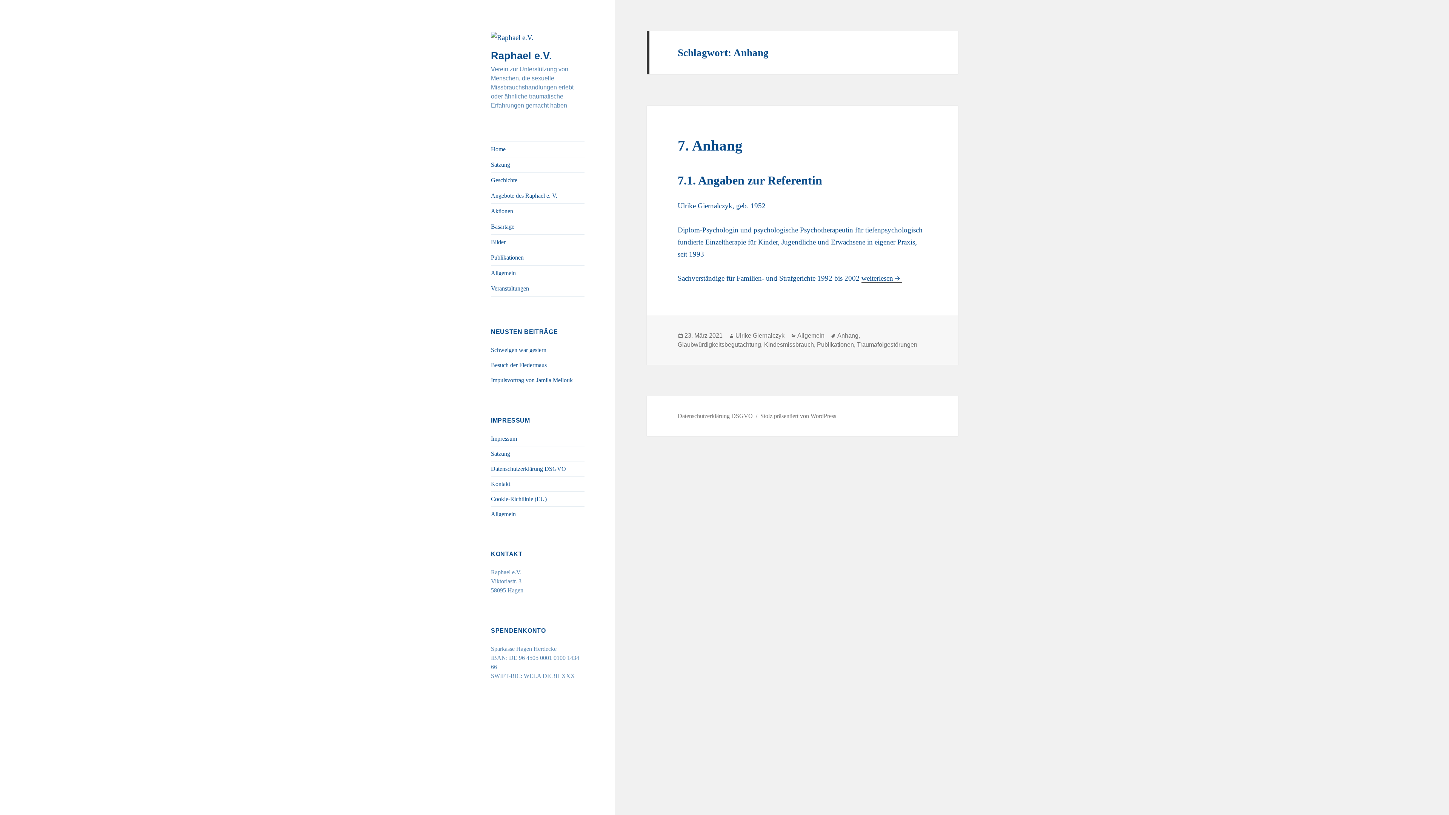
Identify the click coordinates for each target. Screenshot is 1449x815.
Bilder (498, 242)
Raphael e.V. (521, 56)
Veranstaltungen (510, 288)
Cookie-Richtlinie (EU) (519, 499)
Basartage (502, 226)
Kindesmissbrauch (789, 344)
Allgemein (503, 273)
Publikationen (507, 257)
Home (498, 149)
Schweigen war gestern (518, 350)
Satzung (500, 164)
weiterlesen (877, 278)
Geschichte (504, 180)
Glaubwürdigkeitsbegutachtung (719, 344)
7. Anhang (710, 145)
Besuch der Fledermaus (519, 365)
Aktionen (502, 211)
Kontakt (500, 484)
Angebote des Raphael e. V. (524, 195)
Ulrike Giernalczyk (759, 335)
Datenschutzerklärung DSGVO (528, 469)
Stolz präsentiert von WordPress (798, 416)
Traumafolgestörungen (887, 344)
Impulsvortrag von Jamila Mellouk (532, 380)
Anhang (847, 335)
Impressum (504, 438)
